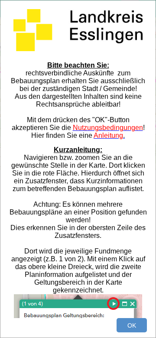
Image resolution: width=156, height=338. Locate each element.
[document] (78, 163)
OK (131, 325)
